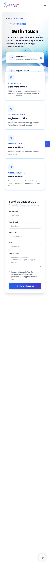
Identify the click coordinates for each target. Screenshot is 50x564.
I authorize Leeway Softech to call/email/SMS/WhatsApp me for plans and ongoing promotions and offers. (24, 275)
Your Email (13, 222)
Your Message (14, 253)
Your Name (13, 212)
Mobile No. (13, 232)
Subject (12, 243)
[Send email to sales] (41, 58)
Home (9, 18)
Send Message (26, 286)
